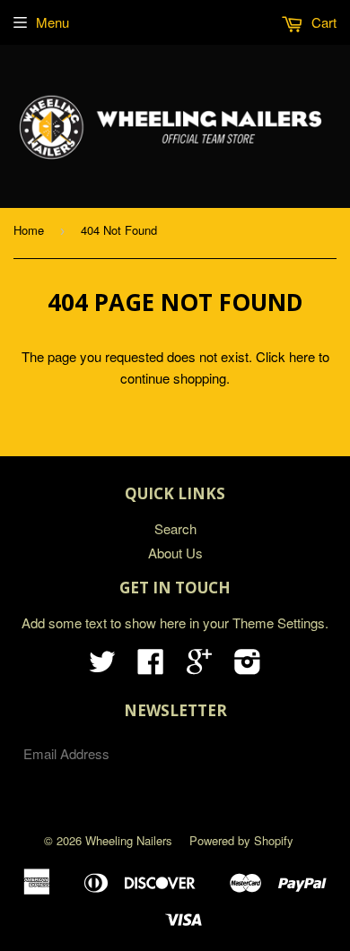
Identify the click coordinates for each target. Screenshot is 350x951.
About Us (175, 552)
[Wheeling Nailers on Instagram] (247, 666)
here (302, 356)
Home (28, 229)
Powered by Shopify (241, 840)
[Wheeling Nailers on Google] (199, 666)
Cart (322, 22)
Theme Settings (278, 622)
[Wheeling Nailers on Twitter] (102, 666)
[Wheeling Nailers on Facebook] (150, 666)
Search (175, 528)
